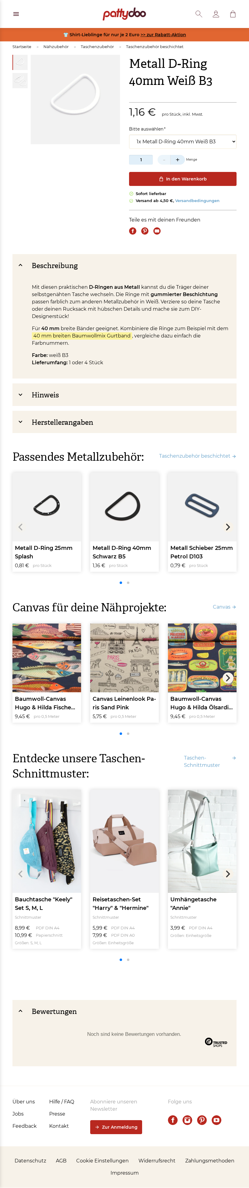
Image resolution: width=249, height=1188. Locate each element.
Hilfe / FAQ (61, 1102)
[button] (233, 14)
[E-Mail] (157, 231)
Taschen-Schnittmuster (202, 761)
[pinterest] (202, 1120)
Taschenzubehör (97, 46)
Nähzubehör (56, 46)
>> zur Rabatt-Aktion (163, 34)
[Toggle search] (199, 14)
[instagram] (187, 1120)
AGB (61, 1161)
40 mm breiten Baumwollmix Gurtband (82, 336)
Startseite (21, 46)
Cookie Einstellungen (102, 1161)
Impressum (125, 1173)
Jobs (18, 1114)
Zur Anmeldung (120, 1127)
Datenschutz (30, 1161)
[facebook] (173, 1120)
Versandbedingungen (197, 200)
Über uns (23, 1102)
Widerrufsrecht (157, 1161)
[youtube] (216, 1120)
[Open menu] (16, 14)
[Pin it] (144, 231)
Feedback (24, 1126)
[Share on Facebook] (132, 231)
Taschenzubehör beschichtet (154, 46)
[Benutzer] (216, 14)
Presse (57, 1114)
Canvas (221, 607)
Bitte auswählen (146, 129)
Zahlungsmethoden (209, 1161)
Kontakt (59, 1126)
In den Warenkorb (186, 179)
